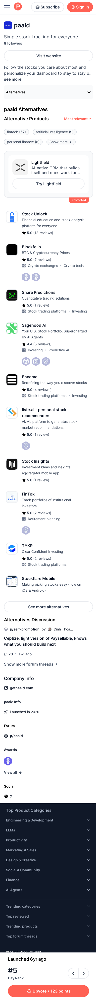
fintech (16, 132)
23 (10, 654)
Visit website (48, 55)
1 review (41, 305)
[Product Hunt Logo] (18, 6)
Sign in (82, 6)
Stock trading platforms (47, 311)
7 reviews (42, 259)
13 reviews (43, 233)
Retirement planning (44, 519)
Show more (58, 142)
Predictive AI (58, 350)
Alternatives (16, 92)
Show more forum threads (28, 664)
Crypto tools (74, 265)
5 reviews (42, 344)
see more (12, 79)
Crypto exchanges (43, 265)
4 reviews (42, 389)
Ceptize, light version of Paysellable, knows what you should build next (45, 641)
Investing (79, 311)
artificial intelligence (55, 132)
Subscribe (50, 6)
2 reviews (42, 513)
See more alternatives (48, 606)
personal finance (23, 142)
